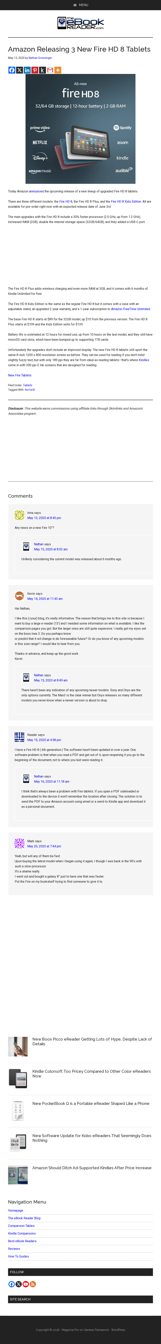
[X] (19, 70)
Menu (83, 5)
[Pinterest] (34, 70)
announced (36, 191)
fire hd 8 (30, 389)
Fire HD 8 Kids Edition (126, 201)
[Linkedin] (27, 70)
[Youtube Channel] (26, 1284)
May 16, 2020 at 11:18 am (51, 781)
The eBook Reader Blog (24, 1218)
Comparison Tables (21, 1226)
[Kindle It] (42, 70)
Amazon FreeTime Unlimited (130, 309)
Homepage (15, 1210)
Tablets (27, 385)
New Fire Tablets (19, 375)
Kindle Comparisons (22, 1233)
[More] (57, 70)
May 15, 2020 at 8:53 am (51, 549)
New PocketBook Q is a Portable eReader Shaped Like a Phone (90, 1103)
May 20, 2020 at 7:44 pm (44, 846)
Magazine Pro (70, 1329)
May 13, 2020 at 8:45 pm (44, 518)
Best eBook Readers (22, 1241)
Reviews (14, 1249)
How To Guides (18, 1256)
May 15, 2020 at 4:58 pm (44, 740)
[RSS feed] (33, 1284)
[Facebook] (11, 70)
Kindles (144, 360)
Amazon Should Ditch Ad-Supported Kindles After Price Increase (92, 1168)
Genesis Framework (96, 1329)
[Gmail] (50, 70)
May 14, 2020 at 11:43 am (45, 599)
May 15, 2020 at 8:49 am (51, 680)
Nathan (38, 544)
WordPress (118, 1329)
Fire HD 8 (65, 201)
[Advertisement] (80, 257)
